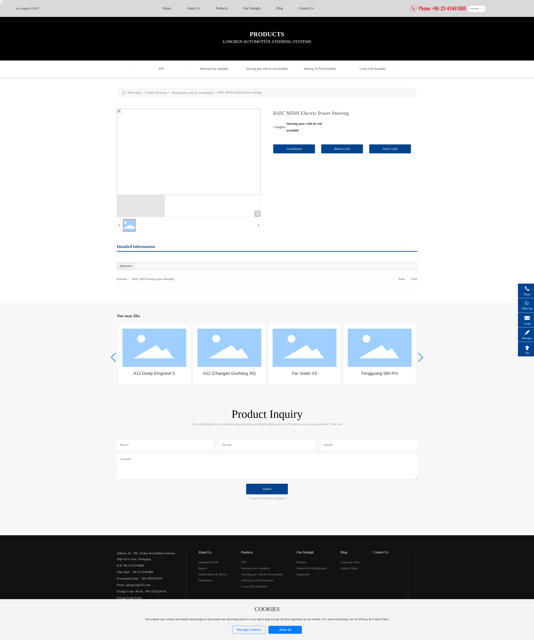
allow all (285, 629)
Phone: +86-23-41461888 (442, 8)
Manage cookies (249, 629)
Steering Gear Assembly (214, 68)
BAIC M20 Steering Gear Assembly (153, 279)
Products (267, 34)
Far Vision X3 (304, 373)
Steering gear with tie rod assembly (267, 68)
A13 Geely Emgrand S (154, 373)
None (401, 279)
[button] (113, 357)
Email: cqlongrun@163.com (133, 585)
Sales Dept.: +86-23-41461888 (135, 572)
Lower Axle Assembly (373, 68)
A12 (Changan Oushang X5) (229, 373)
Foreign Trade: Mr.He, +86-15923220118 (141, 591)
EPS (161, 68)
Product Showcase (156, 92)
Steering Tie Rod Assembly (320, 68)
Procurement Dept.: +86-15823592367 (139, 578)
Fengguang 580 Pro (379, 373)
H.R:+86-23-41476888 (130, 565)
